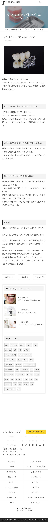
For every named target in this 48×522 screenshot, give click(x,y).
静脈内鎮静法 (9, 365)
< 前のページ (8, 277)
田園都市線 (24, 369)
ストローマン (20, 374)
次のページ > (39, 277)
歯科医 (22, 345)
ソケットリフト (22, 360)
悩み (25, 379)
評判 (6, 379)
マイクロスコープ (29, 365)
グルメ (35, 345)
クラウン (8, 384)
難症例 (31, 360)
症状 (32, 384)
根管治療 (18, 365)
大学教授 (26, 350)
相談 (36, 379)
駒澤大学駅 (14, 345)
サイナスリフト (10, 360)
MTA (17, 369)
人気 (20, 350)
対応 (20, 384)
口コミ (29, 345)
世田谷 (37, 374)
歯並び (26, 384)
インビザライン (10, 389)
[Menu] (44, 2)
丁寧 (14, 384)
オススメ (29, 374)
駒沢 (6, 345)
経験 (12, 379)
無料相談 (8, 350)
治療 (30, 379)
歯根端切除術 (9, 369)
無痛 (14, 350)
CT (31, 369)
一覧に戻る (24, 277)
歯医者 (37, 369)
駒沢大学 (18, 379)
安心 (18, 389)
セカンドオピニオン (25, 355)
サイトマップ (36, 503)
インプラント (9, 374)
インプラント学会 (10, 355)
